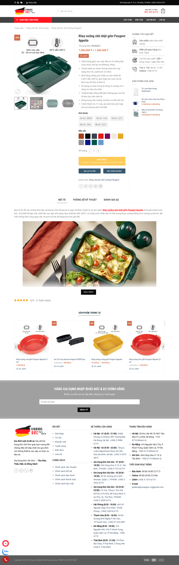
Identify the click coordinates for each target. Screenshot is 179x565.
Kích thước (83, 113)
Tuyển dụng (60, 446)
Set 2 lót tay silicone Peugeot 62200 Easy (69, 359)
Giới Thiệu (128, 20)
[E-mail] (18, 2)
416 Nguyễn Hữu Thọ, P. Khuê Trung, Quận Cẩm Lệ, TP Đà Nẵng (108, 529)
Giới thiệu (59, 433)
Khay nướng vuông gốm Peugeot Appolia (106, 359)
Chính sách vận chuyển (66, 467)
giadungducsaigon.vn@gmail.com (148, 487)
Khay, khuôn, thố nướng (37, 28)
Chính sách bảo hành (65, 475)
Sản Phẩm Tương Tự (89, 312)
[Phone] (5, 560)
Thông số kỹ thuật (85, 199)
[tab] (62, 200)
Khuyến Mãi (151, 20)
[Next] (70, 65)
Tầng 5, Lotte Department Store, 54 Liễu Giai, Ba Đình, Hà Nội (109, 451)
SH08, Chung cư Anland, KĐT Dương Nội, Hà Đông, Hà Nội (109, 437)
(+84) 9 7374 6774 (116, 468)
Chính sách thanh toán (65, 479)
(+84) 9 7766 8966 (102, 547)
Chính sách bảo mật (64, 483)
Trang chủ (18, 28)
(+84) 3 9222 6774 (158, 3)
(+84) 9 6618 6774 (109, 511)
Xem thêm (88, 292)
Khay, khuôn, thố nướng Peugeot (67, 28)
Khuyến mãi (60, 442)
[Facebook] (15, 2)
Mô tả (62, 199)
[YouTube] (21, 2)
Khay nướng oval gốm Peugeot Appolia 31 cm (32, 360)
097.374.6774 (151, 12)
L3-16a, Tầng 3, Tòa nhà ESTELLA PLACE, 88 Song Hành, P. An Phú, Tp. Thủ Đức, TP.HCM (110, 493)
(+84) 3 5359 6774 (102, 500)
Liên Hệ (162, 20)
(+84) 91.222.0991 (116, 522)
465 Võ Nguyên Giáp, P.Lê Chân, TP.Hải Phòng (109, 507)
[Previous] (18, 65)
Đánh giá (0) (111, 199)
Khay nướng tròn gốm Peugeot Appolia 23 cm (145, 360)
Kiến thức (139, 20)
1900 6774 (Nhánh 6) (148, 451)
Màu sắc (82, 131)
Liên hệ (58, 454)
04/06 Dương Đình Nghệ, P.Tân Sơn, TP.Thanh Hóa (108, 518)
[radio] (86, 118)
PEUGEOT (96, 46)
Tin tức (58, 437)
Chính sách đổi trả (63, 471)
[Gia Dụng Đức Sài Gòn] (24, 11)
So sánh (83, 56)
